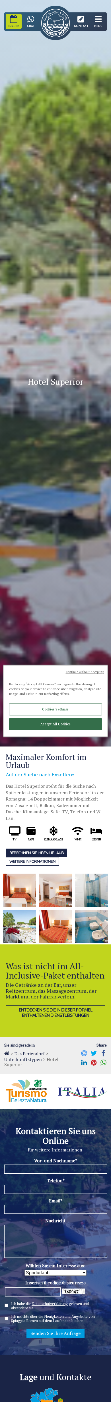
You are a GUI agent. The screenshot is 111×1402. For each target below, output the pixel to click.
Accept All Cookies (55, 724)
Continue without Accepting (85, 672)
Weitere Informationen (32, 861)
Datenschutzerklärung (50, 1303)
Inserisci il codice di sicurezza (55, 1282)
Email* (55, 1200)
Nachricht (55, 1220)
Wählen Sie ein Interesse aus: (55, 1265)
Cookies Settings (55, 709)
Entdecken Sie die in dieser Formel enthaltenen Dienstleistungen (55, 1012)
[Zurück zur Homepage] (6, 1053)
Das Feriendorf (29, 1054)
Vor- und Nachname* (55, 1160)
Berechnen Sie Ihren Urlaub (36, 852)
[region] (55, 701)
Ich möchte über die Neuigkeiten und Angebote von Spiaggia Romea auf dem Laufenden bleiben (53, 1318)
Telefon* (56, 1180)
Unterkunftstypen (23, 1059)
